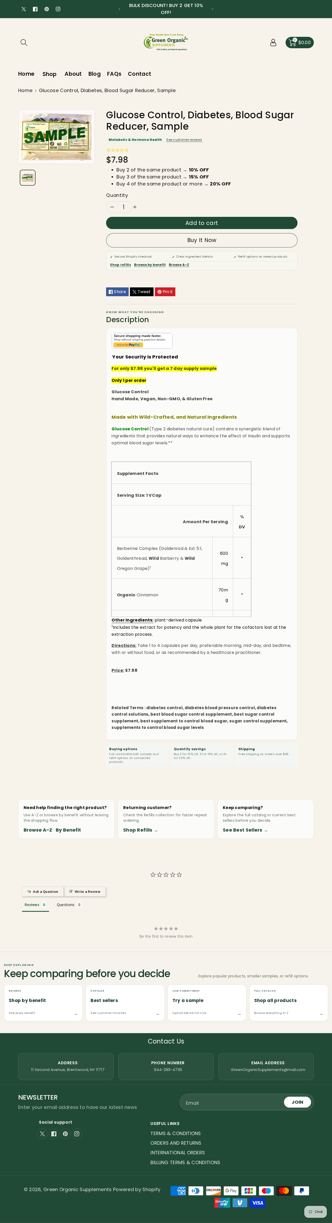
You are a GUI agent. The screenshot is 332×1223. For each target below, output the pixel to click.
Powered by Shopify (136, 1189)
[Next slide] (212, 9)
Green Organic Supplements (78, 1189)
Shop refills (120, 264)
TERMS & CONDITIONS (175, 1133)
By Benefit (68, 830)
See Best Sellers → (245, 830)
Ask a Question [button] (45, 891)
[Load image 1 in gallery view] (27, 177)
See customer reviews (184, 139)
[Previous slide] (119, 9)
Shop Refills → (140, 830)
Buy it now (202, 240)
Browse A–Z (179, 264)
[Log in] (273, 42)
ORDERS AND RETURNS (175, 1143)
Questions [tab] (66, 904)
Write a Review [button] (87, 891)
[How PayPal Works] (142, 340)
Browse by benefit (150, 264)
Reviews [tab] (32, 904)
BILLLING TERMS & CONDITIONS (185, 1162)
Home (25, 90)
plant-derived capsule (157, 620)
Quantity (117, 195)
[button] (24, 42)
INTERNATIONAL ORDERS (177, 1152)
